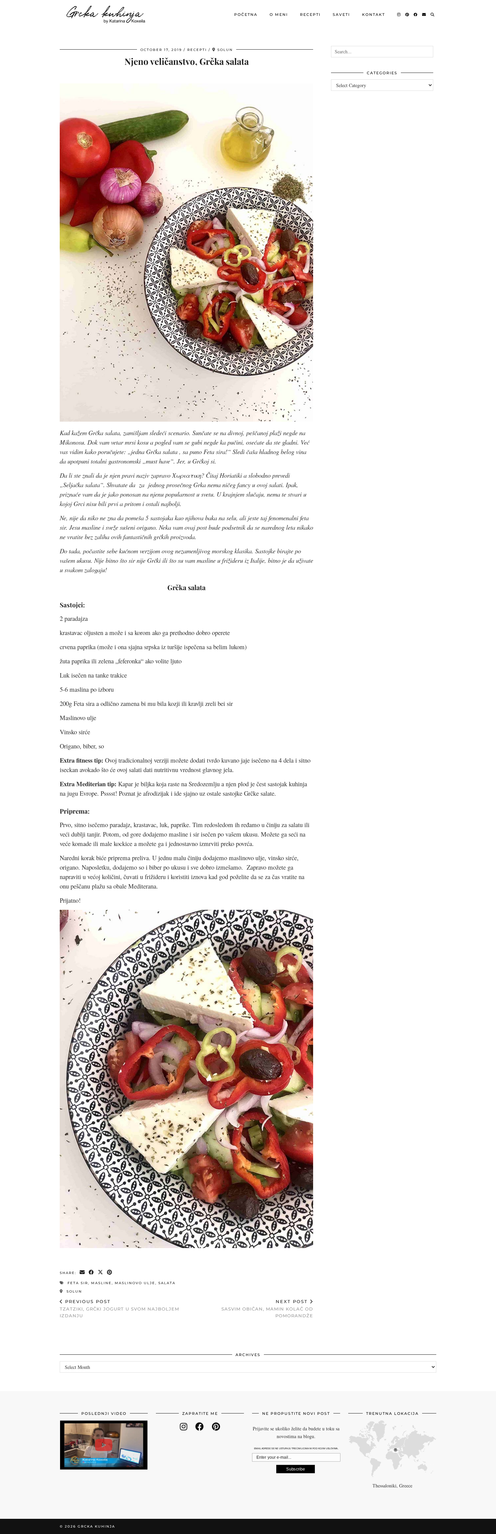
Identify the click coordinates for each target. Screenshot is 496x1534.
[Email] (424, 14)
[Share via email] (82, 1272)
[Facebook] (416, 14)
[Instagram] (399, 14)
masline (101, 1283)
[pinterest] (216, 1426)
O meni (279, 14)
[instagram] (183, 1426)
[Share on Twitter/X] (100, 1272)
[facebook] (199, 1426)
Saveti (341, 14)
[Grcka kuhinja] (105, 14)
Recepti (310, 14)
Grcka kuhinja (96, 1526)
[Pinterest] (407, 14)
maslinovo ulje (135, 1283)
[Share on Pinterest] (109, 1272)
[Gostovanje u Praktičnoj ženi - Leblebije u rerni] (103, 1445)
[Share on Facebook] (91, 1272)
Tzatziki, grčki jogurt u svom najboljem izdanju (119, 1308)
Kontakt (373, 14)
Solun (73, 1291)
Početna (245, 14)
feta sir (77, 1283)
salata (166, 1283)
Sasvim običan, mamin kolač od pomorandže (267, 1308)
